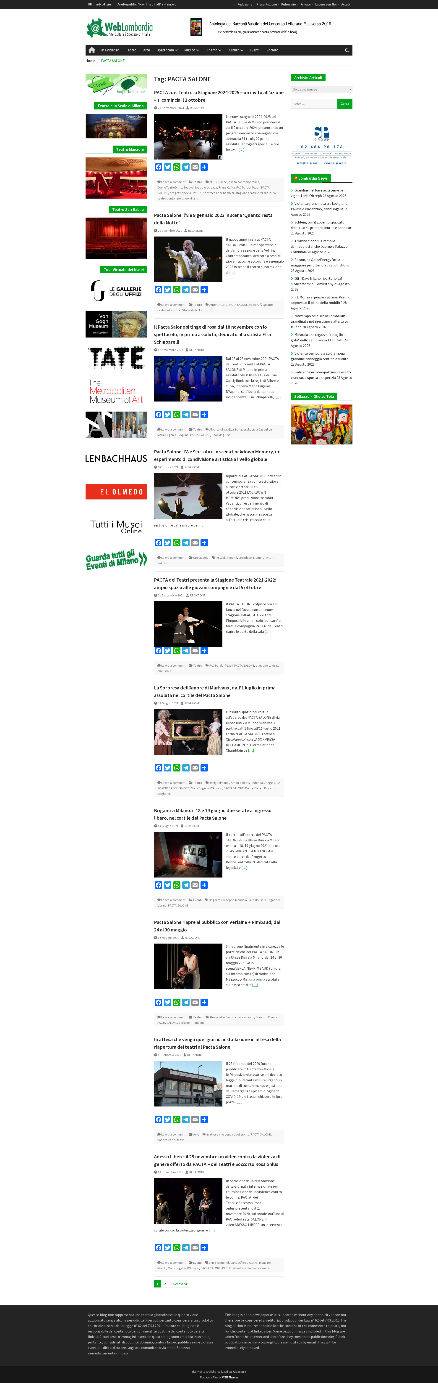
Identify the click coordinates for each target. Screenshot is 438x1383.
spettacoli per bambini (218, 193)
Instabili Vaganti (226, 558)
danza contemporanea (244, 182)
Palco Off (255, 305)
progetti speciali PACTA (185, 193)
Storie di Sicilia (192, 310)
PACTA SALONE (238, 305)
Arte (146, 50)
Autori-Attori (217, 305)
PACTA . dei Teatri (248, 187)
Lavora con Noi (326, 4)
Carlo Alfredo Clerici (244, 1263)
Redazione (244, 4)
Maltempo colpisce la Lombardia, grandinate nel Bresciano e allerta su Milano (319, 321)
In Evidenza (110, 50)
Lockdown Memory (251, 558)
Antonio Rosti (240, 783)
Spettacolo (165, 50)
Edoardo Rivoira (266, 1017)
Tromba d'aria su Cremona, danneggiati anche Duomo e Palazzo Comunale (319, 246)
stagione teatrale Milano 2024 (255, 193)
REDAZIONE (197, 108)
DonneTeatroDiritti (169, 187)
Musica (189, 50)
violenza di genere (257, 1268)
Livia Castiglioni (262, 429)
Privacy (305, 4)
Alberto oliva (218, 429)
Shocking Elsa (221, 435)
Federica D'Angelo (263, 783)
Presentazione (267, 4)
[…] (241, 149)
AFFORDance (218, 182)
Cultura (234, 50)
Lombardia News (313, 178)
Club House (256, 900)
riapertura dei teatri (170, 1140)
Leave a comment (173, 182)
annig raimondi (219, 783)
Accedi (345, 4)
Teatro (131, 50)
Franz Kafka (227, 187)
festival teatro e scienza (200, 187)
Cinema (211, 50)
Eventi (255, 50)
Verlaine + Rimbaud (192, 1023)
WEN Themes (230, 1377)
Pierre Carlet (254, 788)
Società (272, 50)
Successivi (179, 1284)
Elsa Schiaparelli (239, 429)
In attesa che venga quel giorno (227, 1134)
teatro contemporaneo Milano (177, 198)
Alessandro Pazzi (221, 1017)
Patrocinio (288, 4)
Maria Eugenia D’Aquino (173, 435)
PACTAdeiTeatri (232, 1268)
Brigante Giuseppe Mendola (228, 900)
